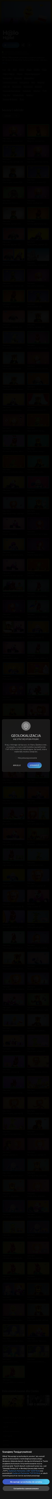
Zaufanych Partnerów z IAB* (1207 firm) (24, 1471)
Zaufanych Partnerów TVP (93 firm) (26, 1473)
